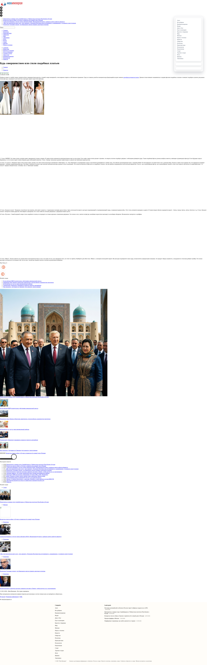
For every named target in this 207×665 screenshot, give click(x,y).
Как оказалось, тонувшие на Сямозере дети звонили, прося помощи (22, 287)
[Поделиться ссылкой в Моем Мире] (6, 73)
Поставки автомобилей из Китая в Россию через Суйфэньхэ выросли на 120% (126, 608)
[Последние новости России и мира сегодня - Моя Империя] (11, 6)
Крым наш (6, 49)
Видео (56, 615)
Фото (56, 653)
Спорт (5, 487)
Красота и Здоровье (60, 623)
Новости (5, 59)
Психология (6, 58)
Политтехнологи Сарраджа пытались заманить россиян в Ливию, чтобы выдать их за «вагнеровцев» (34, 471)
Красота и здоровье (8, 50)
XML (20, 596)
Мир (56, 625)
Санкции (5, 47)
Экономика (58, 658)
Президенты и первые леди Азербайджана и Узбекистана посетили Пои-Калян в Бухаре (27, 18)
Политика (6, 522)
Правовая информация (12, 596)
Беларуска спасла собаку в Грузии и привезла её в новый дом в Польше (23, 20)
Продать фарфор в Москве (111, 618)
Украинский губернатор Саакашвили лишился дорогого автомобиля (22, 285)
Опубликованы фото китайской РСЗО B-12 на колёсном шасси (23, 477)
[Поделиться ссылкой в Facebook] (2, 73)
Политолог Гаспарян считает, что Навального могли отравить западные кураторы (26, 24)
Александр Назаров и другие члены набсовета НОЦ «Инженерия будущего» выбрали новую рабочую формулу (34, 21)
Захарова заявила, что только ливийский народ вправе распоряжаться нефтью (27, 473)
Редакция (2, 596)
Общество (58, 635)
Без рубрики (58, 610)
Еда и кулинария (7, 52)
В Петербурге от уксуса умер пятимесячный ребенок (17, 284)
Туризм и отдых (7, 53)
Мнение (5, 504)
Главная (5, 67)
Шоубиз (57, 655)
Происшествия (59, 640)
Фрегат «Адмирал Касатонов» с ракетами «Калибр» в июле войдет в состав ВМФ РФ (30, 479)
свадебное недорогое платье (131, 77)
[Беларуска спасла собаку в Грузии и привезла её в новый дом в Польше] (5, 517)
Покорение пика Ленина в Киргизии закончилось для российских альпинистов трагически (28, 282)
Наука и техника (59, 630)
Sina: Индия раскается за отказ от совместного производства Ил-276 (25, 480)
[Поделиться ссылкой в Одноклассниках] (8, 73)
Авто (56, 608)
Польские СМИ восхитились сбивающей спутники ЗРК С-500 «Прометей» (27, 474)
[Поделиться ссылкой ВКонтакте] (0, 73)
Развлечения (58, 645)
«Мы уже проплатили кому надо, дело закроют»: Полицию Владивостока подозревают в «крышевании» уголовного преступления (39, 23)
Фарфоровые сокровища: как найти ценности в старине (119, 621)
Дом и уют (6, 55)
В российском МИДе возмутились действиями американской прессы (22, 281)
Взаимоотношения (8, 56)
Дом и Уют (58, 618)
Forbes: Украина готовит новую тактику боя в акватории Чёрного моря (25, 476)
